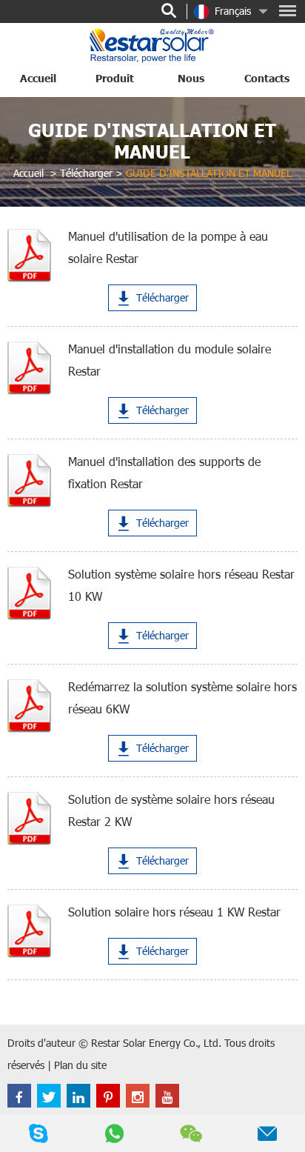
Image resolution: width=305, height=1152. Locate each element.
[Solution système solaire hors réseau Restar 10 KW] (29, 593)
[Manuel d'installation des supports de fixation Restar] (29, 480)
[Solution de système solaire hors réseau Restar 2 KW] (29, 818)
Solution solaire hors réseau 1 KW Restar (174, 912)
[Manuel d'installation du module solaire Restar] (29, 368)
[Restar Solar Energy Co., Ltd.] (152, 45)
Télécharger (86, 173)
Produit (114, 78)
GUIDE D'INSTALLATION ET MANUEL (152, 140)
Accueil (38, 78)
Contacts (266, 78)
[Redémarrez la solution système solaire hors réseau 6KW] (29, 706)
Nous (191, 78)
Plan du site (80, 1065)
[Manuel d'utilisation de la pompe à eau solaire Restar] (29, 255)
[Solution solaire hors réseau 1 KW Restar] (29, 931)
